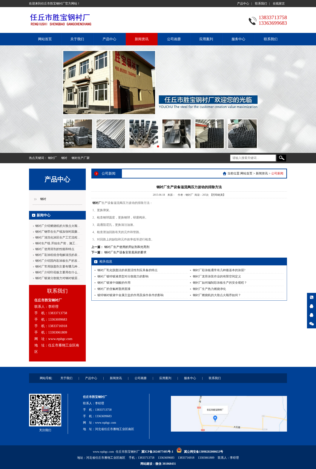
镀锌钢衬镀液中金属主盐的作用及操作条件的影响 (130, 295)
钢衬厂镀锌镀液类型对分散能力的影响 (123, 276)
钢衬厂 (52, 158)
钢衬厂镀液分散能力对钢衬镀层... (57, 278)
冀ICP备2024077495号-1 (157, 451)
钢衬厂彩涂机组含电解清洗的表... (57, 255)
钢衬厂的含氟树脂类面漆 (113, 289)
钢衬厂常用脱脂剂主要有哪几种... (57, 266)
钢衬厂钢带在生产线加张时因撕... (57, 231)
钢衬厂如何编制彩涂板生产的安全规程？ (220, 282)
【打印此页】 (217, 194)
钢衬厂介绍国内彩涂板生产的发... (57, 260)
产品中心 (243, 3)
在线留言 (279, 3)
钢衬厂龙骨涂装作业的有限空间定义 (217, 276)
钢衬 (64, 158)
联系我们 (261, 3)
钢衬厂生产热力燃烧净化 (209, 289)
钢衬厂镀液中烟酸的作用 (113, 282)
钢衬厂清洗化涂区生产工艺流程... (57, 237)
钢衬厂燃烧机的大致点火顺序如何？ (217, 295)
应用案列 (206, 39)
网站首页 (45, 39)
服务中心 (238, 39)
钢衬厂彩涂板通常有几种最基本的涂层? (219, 270)
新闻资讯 (142, 39)
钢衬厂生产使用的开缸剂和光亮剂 (126, 247)
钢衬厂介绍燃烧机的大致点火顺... (57, 226)
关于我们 (77, 39)
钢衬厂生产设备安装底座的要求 (125, 252)
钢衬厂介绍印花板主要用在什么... (57, 272)
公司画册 (174, 39)
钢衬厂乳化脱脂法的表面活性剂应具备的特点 (127, 270)
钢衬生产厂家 (81, 158)
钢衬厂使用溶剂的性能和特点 (54, 249)
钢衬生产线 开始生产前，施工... (56, 243)
